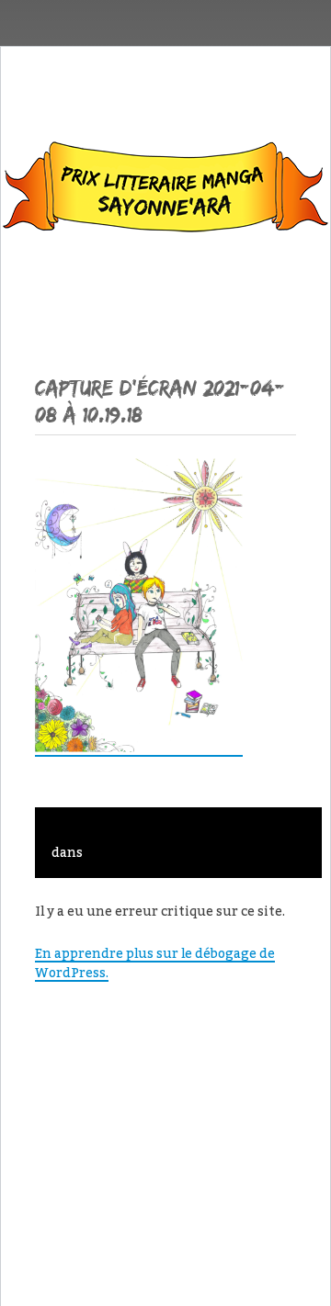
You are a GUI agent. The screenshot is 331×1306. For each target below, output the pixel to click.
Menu (166, 292)
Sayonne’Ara (165, 191)
